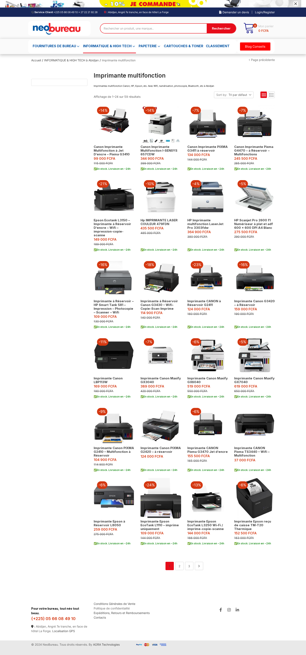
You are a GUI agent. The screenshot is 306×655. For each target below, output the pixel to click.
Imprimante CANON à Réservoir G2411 (204, 303)
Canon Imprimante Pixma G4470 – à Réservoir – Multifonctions (253, 150)
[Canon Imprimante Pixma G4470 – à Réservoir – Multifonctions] (254, 123)
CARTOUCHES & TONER (183, 46)
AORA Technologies (106, 644)
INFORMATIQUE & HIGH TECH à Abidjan (71, 60)
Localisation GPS (63, 631)
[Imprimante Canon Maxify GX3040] (161, 355)
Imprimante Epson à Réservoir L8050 (109, 523)
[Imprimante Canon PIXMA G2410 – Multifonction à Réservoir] (114, 425)
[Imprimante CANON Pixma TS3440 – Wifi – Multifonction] (254, 425)
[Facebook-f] (221, 610)
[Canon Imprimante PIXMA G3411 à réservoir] (207, 123)
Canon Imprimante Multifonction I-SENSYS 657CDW (159, 150)
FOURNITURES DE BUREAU (55, 46)
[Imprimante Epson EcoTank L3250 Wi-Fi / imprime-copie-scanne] (207, 498)
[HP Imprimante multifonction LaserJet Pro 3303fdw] (207, 197)
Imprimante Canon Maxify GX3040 (161, 380)
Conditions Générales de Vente (114, 603)
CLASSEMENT (218, 46)
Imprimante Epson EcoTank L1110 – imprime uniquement (160, 525)
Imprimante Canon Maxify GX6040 (207, 380)
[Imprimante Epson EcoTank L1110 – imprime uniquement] (161, 498)
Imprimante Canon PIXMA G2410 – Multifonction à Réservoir (114, 451)
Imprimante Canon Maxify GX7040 (254, 380)
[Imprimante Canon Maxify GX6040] (207, 355)
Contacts (100, 617)
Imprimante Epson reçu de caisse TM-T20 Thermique (252, 525)
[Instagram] (229, 610)
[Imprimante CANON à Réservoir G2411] (207, 278)
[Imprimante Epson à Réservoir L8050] (114, 498)
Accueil (36, 60)
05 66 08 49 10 (69, 12)
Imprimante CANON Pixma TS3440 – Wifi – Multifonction (252, 451)
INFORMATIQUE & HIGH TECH (107, 46)
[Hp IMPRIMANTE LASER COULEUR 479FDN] (161, 197)
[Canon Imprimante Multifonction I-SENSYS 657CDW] (161, 123)
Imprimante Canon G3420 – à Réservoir (254, 303)
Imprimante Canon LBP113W (108, 380)
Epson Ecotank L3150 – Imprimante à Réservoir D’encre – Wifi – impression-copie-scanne (112, 227)
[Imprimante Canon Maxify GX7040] (254, 355)
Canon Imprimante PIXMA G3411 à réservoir (207, 148)
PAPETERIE (148, 46)
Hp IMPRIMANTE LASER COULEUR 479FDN (159, 222)
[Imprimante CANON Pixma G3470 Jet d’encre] (207, 425)
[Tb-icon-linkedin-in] (238, 610)
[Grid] (263, 95)
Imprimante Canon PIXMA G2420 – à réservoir (161, 450)
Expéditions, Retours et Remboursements (122, 613)
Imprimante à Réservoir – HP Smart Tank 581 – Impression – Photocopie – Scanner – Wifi (114, 306)
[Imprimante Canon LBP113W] (114, 355)
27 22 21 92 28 (89, 12)
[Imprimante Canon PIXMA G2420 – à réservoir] (161, 425)
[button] (258, 28)
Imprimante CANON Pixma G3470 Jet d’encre (207, 450)
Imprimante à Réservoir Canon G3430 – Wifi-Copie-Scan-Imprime (159, 305)
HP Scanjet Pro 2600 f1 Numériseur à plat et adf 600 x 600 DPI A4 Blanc (253, 224)
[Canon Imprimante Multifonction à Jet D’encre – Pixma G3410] (114, 123)
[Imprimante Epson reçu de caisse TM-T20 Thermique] (254, 498)
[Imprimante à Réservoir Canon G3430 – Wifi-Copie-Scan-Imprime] (161, 278)
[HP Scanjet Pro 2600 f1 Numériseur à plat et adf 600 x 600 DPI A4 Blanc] (254, 197)
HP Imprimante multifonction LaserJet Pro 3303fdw (205, 224)
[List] (271, 95)
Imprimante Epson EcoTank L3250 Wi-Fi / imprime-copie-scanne (205, 525)
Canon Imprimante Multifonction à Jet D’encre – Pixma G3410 (112, 150)
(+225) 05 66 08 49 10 (53, 618)
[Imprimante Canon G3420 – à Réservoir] (254, 278)
